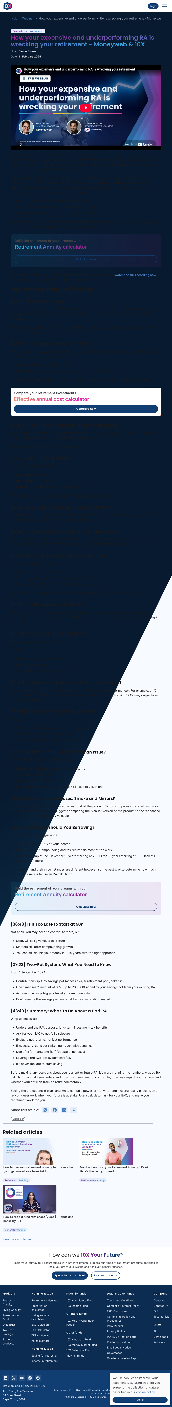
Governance (114, 1353)
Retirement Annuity (9, 1302)
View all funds (75, 1355)
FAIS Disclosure (117, 1311)
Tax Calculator (40, 1330)
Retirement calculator (45, 1300)
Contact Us (161, 1305)
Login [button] (153, 6)
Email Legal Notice (119, 1347)
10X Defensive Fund (78, 1350)
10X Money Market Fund (81, 1344)
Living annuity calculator (40, 1317)
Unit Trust (9, 1324)
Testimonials (161, 1316)
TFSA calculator (41, 1335)
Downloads (161, 1336)
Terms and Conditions (121, 1300)
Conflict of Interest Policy (123, 1305)
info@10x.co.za (12, 1385)
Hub (14, 18)
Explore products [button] (105, 1275)
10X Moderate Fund (78, 1339)
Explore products (8, 1341)
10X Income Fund (77, 1305)
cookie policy (145, 1392)
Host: (14, 51)
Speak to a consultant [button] (70, 1275)
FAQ (156, 1311)
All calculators (40, 1340)
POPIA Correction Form (122, 1336)
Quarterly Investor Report (123, 1358)
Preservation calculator (39, 1308)
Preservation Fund (11, 1317)
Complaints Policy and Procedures (121, 1318)
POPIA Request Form (120, 1342)
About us (159, 1300)
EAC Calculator (41, 1324)
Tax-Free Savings (8, 1332)
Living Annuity (12, 1310)
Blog (156, 1331)
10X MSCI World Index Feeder (80, 1322)
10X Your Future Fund (79, 1300)
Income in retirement (44, 1361)
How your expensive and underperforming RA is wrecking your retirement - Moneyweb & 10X (105, 18)
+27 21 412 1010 (35, 1385)
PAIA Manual (115, 1326)
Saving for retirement (44, 1355)
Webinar (28, 18)
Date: (14, 56)
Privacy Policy (116, 1331)
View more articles (15, 1239)
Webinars (159, 1342)
